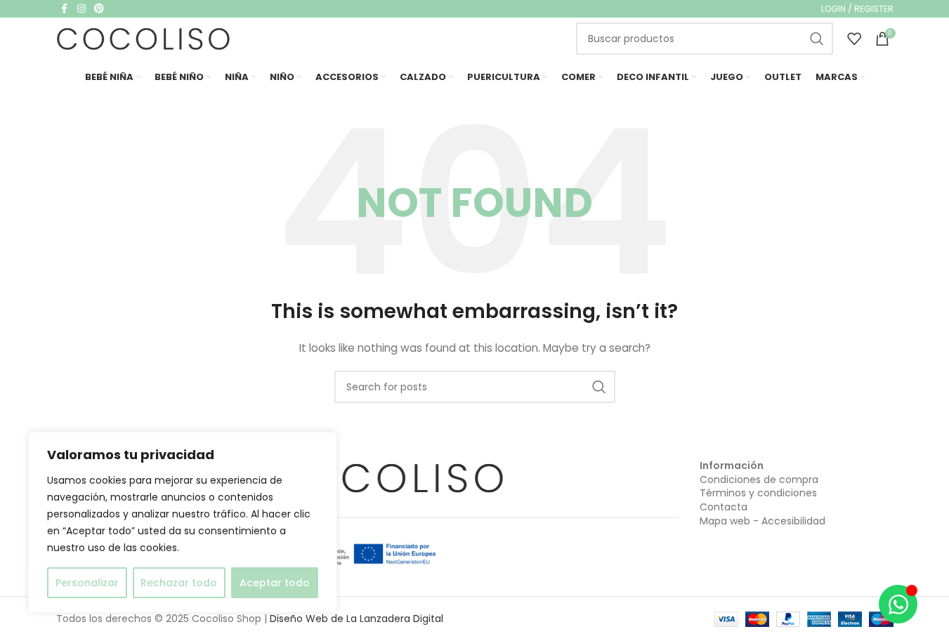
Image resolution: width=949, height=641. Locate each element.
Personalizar (87, 583)
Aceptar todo (275, 583)
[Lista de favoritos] (854, 39)
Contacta (723, 507)
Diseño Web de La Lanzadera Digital (356, 619)
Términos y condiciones (758, 493)
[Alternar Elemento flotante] (898, 604)
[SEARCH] (817, 38)
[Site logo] (144, 38)
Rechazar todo (178, 583)
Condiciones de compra (759, 480)
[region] (182, 522)
